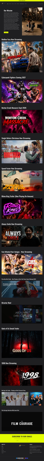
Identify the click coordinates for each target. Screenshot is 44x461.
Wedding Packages (4, 451)
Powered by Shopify (23, 459)
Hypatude (21, 459)
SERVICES (6, 32)
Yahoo (39, 449)
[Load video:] (22, 421)
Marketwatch (34, 449)
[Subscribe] (27, 440)
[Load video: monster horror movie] (22, 121)
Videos (2, 449)
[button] (39, 3)
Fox (37, 449)
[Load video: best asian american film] (22, 236)
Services (3, 448)
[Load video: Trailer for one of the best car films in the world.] (22, 264)
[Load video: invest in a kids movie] (22, 91)
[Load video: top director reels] (22, 314)
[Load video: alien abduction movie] (22, 344)
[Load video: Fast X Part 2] (22, 56)
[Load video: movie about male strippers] (22, 208)
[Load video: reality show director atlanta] (15, 399)
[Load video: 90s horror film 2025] (22, 375)
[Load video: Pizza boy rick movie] (22, 289)
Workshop (3, 450)
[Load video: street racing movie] (22, 181)
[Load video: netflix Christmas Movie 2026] (22, 151)
